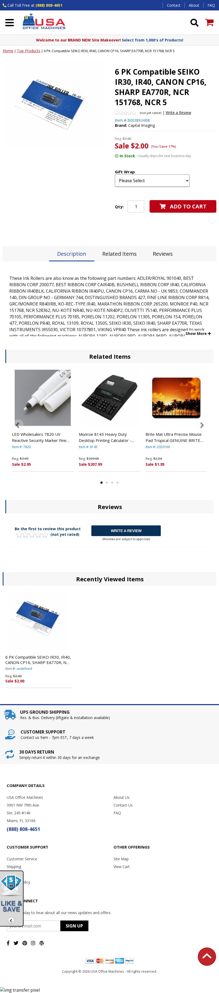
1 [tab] (101, 483)
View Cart (122, 866)
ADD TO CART (188, 206)
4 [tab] (117, 483)
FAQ (211, 5)
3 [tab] (112, 483)
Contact (174, 5)
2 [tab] (107, 483)
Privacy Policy (18, 882)
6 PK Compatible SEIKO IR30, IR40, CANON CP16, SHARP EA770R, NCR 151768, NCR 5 (38, 659)
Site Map (121, 858)
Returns (13, 874)
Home (8, 50)
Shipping (14, 866)
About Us (122, 797)
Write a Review (178, 112)
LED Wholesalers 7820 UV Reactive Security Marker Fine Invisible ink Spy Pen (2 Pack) (39, 437)
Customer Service (22, 858)
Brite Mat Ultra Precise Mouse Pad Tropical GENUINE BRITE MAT (174, 437)
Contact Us (123, 805)
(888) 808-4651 (49, 5)
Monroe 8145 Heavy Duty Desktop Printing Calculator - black (105, 437)
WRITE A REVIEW (126, 531)
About (194, 5)
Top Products (28, 50)
